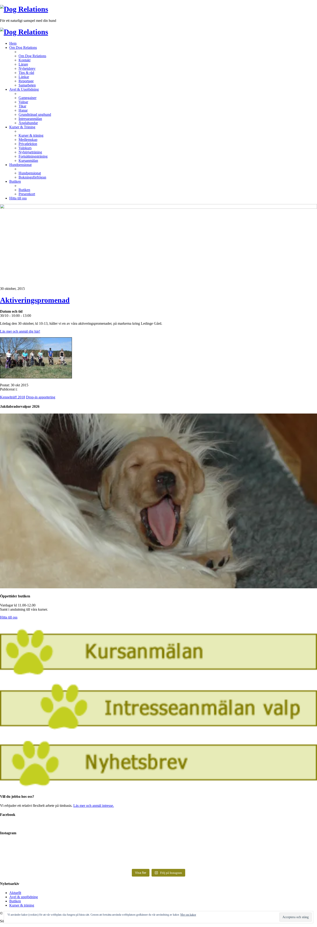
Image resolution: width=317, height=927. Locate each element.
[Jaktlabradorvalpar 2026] (158, 587)
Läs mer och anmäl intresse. (93, 806)
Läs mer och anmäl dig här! (20, 331)
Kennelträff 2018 (12, 397)
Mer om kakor (188, 914)
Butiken (15, 901)
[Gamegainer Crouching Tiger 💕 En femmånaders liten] (79, 847)
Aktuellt (15, 893)
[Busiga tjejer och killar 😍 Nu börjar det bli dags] (237, 847)
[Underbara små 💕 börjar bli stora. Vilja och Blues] (79, 856)
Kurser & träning (21, 905)
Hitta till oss (8, 617)
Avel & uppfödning (23, 897)
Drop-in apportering (40, 397)
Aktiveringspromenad (35, 300)
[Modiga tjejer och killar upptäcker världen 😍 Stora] (237, 858)
